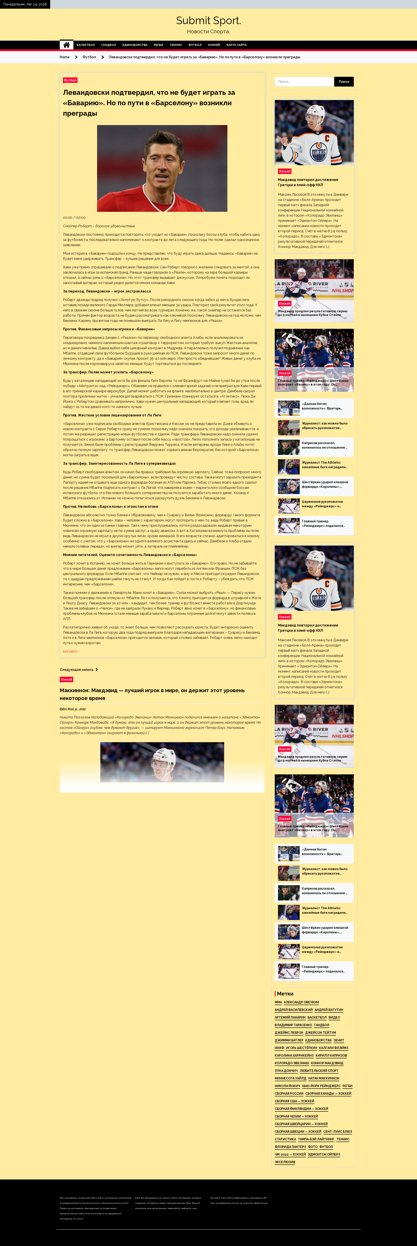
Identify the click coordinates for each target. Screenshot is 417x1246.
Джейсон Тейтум (320, 1032)
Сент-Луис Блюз (337, 1131)
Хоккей (214, 45)
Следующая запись (76, 670)
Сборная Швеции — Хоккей (298, 1131)
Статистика (285, 1139)
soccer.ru (70, 651)
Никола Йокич (287, 1086)
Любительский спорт (319, 1070)
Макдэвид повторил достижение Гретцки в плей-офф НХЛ (308, 182)
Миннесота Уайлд (290, 1078)
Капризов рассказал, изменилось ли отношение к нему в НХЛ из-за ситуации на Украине (325, 445)
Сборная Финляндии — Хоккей (301, 1109)
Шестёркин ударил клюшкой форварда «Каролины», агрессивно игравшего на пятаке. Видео (325, 484)
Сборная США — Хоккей (294, 1101)
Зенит (339, 1040)
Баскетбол (86, 45)
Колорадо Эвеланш (292, 1063)
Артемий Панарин (290, 1017)
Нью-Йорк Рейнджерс (321, 1086)
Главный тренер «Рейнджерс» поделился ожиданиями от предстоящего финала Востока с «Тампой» (322, 523)
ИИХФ (279, 1048)
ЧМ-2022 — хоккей (290, 1154)
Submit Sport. (208, 20)
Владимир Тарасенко (293, 1025)
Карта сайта (237, 45)
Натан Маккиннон (323, 1078)
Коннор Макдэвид (327, 1063)
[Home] (66, 45)
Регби (158, 45)
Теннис (176, 45)
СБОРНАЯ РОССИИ (289, 1093)
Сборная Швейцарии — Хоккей (301, 1124)
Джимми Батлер (289, 1040)
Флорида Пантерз (290, 1147)
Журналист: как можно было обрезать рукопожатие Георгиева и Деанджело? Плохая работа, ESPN (325, 426)
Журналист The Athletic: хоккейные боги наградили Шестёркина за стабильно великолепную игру (324, 465)
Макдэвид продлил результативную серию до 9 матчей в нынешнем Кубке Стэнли (313, 313)
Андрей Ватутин (329, 1010)
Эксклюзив (285, 1162)
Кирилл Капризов (331, 1055)
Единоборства (134, 45)
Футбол (195, 45)
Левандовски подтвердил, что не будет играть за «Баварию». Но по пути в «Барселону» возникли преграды (149, 102)
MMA (278, 1002)
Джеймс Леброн (289, 1032)
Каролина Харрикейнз (294, 1055)
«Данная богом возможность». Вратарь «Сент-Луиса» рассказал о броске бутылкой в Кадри (323, 406)
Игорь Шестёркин (301, 1048)
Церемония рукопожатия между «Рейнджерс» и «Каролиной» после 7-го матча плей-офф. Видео (322, 504)
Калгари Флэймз (333, 1048)
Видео (334, 1017)
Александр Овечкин (301, 1002)
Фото (313, 1147)
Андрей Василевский (294, 1010)
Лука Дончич (286, 1070)
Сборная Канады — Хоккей (328, 1093)
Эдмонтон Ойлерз (324, 1154)
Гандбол (108, 45)
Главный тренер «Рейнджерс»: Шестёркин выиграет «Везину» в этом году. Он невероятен (313, 382)
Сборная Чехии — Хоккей (296, 1116)
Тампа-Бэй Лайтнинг (316, 1139)
